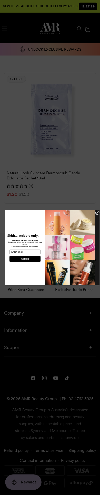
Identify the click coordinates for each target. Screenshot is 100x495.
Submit (25, 259)
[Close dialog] (97, 212)
